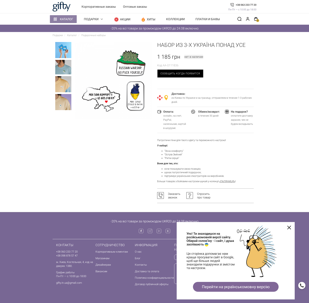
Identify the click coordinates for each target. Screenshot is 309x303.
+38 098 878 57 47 (67, 255)
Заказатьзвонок (174, 195)
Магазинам (102, 258)
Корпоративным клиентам (111, 251)
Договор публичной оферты (151, 284)
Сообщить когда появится (180, 73)
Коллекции (175, 19)
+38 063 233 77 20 (246, 4)
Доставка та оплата (147, 271)
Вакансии (101, 271)
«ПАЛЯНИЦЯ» (227, 181)
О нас (138, 251)
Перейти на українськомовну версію (236, 287)
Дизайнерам (103, 264)
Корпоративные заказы (99, 6)
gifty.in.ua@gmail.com (69, 282)
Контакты (141, 264)
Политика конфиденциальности (154, 277)
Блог (137, 258)
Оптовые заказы (135, 6)
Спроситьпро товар (203, 195)
